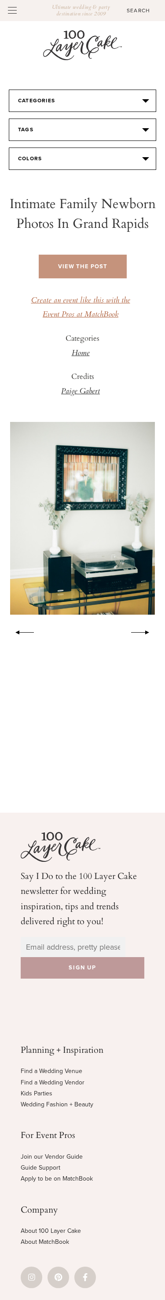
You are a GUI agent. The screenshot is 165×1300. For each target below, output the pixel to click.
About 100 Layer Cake (51, 1231)
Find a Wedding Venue (51, 1071)
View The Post (82, 266)
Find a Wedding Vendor (52, 1082)
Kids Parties (36, 1093)
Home (81, 353)
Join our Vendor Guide (52, 1156)
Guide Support (40, 1167)
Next (144, 631)
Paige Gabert (80, 391)
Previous (20, 631)
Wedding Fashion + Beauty (57, 1104)
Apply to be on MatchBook (57, 1178)
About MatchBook (45, 1242)
